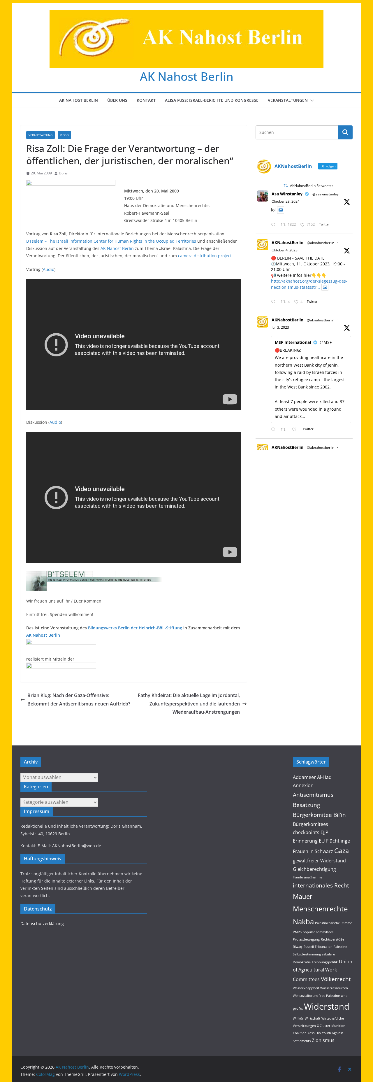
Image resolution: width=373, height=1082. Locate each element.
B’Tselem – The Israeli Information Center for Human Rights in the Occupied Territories (111, 241)
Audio (48, 269)
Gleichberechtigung (314, 869)
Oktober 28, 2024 (286, 201)
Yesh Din (314, 1033)
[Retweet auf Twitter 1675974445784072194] (284, 430)
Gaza (341, 850)
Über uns (117, 100)
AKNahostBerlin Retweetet (311, 185)
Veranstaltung (40, 135)
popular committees (318, 932)
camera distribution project (205, 255)
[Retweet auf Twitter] (286, 185)
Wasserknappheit (306, 988)
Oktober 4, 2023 (285, 250)
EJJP (324, 832)
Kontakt (146, 100)
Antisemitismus (313, 795)
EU (322, 841)
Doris (63, 173)
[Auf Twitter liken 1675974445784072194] (296, 430)
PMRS (297, 932)
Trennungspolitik (325, 962)
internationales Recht (321, 885)
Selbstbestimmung (307, 954)
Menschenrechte (320, 908)
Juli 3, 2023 (280, 327)
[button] (311, 100)
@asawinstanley (325, 194)
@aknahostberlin (320, 242)
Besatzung (306, 805)
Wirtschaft (312, 1018)
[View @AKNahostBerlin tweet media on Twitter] (280, 209)
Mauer (302, 896)
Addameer (304, 777)
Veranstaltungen (288, 100)
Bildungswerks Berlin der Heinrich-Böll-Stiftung (135, 628)
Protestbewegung (306, 939)
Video (64, 135)
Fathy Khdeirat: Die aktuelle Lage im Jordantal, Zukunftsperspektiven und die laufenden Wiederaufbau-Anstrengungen (189, 703)
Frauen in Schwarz (313, 851)
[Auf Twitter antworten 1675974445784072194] (274, 430)
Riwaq (297, 947)
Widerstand (326, 1006)
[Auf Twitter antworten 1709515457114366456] (274, 302)
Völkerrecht (336, 979)
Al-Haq (324, 777)
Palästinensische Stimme (333, 923)
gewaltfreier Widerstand (319, 860)
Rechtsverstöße (332, 939)
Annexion (303, 785)
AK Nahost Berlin (186, 76)
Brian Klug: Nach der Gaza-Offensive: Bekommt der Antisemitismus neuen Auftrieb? (78, 699)
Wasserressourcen (334, 988)
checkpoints (306, 832)
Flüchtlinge (338, 841)
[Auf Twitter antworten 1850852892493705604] (274, 225)
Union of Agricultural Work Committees (322, 970)
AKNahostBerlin (287, 242)
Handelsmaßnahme (307, 877)
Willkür (298, 1018)
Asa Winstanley (287, 194)
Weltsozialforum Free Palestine (316, 996)
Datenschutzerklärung (42, 923)
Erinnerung (305, 841)
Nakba (303, 921)
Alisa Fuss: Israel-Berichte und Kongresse (211, 100)
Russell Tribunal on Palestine (325, 947)
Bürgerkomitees (310, 824)
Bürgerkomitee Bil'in (319, 815)
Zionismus (323, 1040)
